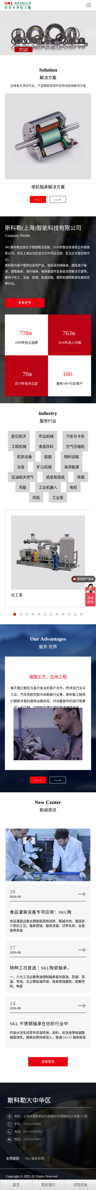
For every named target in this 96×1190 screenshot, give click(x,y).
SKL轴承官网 (34, 1158)
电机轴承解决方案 (48, 187)
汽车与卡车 (75, 436)
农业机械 (46, 436)
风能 (22, 487)
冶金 (20, 467)
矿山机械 (44, 467)
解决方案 (48, 78)
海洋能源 (71, 467)
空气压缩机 (75, 447)
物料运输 (71, 457)
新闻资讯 (48, 810)
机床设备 (24, 457)
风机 (36, 498)
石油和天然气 (22, 477)
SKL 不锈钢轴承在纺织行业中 (39, 1023)
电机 (73, 487)
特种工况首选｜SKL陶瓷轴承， (41, 968)
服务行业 (48, 421)
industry (48, 413)
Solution (48, 70)
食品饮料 (46, 447)
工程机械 (18, 447)
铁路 (81, 477)
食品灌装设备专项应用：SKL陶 (41, 912)
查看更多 (24, 302)
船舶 (48, 457)
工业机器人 (48, 487)
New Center (48, 802)
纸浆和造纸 (55, 477)
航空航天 (18, 436)
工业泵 (57, 498)
